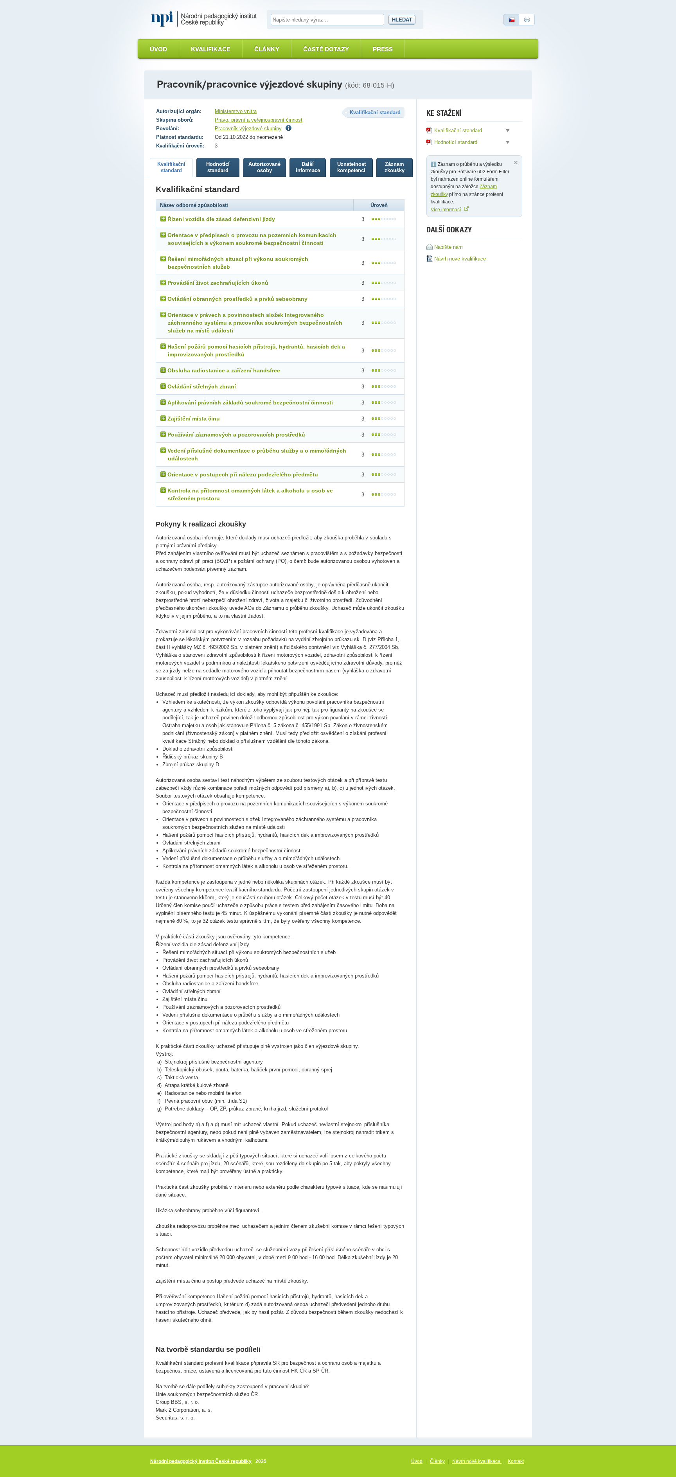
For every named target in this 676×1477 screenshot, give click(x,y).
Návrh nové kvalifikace (477, 1461)
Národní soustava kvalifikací (206, 19)
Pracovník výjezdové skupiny (248, 128)
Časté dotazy (326, 49)
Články (266, 49)
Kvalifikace (210, 49)
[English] (527, 19)
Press (383, 49)
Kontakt (516, 1461)
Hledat (402, 20)
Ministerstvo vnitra (236, 111)
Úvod (158, 49)
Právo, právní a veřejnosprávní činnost (258, 120)
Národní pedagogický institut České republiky (201, 1461)
